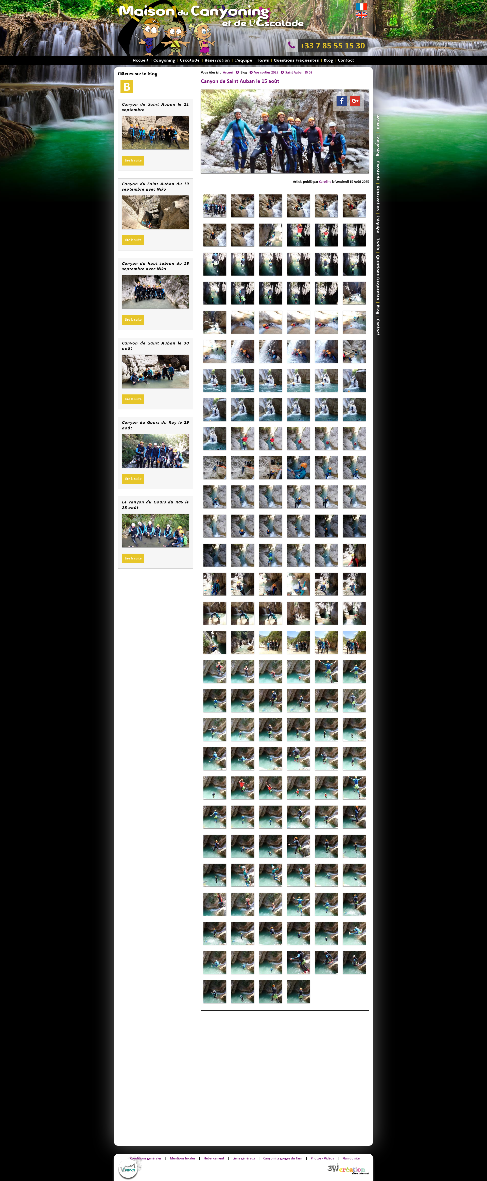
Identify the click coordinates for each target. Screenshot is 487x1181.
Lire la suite (133, 160)
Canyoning (164, 60)
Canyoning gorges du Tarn (282, 1158)
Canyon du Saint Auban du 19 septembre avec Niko (155, 186)
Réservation (217, 60)
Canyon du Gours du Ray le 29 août (155, 425)
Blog (328, 60)
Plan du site (351, 1158)
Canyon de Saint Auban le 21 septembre (155, 107)
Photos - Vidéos (322, 1158)
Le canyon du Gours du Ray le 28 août (155, 504)
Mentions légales (182, 1158)
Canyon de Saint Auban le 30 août (155, 345)
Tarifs (263, 60)
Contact (346, 60)
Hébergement (214, 1158)
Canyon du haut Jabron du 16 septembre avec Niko (155, 266)
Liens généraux (244, 1158)
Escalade (190, 60)
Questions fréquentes (296, 60)
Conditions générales (146, 1158)
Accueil (141, 60)
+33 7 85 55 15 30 (332, 45)
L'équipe (243, 60)
